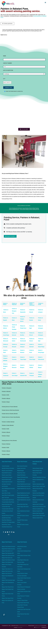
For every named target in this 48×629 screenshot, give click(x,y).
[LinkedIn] (13, 532)
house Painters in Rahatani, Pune (19, 173)
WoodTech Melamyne (6, 520)
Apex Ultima (4, 490)
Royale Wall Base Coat (7, 504)
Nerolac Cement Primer (38, 517)
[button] (4, 614)
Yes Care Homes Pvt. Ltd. (22, 625)
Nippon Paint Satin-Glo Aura (8, 555)
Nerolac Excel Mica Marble (38, 493)
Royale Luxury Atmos (6, 475)
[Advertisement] (24, 117)
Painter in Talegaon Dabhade (5, 358)
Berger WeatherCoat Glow (22, 495)
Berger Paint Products (22, 461)
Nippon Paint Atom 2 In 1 (7, 551)
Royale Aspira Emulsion (7, 481)
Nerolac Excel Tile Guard (38, 504)
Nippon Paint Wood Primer (8, 587)
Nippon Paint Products (7, 542)
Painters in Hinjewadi (14, 304)
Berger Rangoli (20, 470)
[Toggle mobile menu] (45, 2)
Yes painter (35, 192)
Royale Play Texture (6, 524)
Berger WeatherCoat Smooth (23, 493)
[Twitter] (5, 532)
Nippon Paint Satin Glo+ (7, 557)
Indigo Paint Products (22, 542)
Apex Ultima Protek (6, 493)
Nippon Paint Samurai (7, 573)
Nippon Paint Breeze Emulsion (8, 546)
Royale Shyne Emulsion (7, 477)
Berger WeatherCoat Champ (23, 497)
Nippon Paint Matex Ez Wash (8, 560)
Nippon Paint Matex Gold (7, 562)
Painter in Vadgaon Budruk (40, 374)
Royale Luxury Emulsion (7, 470)
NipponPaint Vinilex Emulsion (8, 548)
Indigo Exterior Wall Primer (23, 602)
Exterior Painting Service (34, 209)
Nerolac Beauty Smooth (38, 468)
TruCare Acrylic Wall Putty (7, 508)
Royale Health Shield (6, 479)
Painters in (5, 325)
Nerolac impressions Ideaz (38, 484)
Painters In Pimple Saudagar (14, 327)
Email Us (44, 627)
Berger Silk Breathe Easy (22, 477)
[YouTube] (7, 532)
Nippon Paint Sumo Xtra (7, 571)
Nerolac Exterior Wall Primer (39, 515)
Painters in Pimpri (22, 304)
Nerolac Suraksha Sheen (38, 508)
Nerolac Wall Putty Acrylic (38, 513)
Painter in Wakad (5, 304)
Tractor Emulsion (5, 466)
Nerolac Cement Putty (37, 511)
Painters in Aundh (40, 304)
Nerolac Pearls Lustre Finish (39, 486)
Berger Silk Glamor (21, 475)
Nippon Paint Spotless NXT (8, 553)
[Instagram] (11, 532)
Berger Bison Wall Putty (22, 504)
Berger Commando (21, 468)
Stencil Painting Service (14, 208)
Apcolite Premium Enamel (7, 515)
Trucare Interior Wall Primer (8, 499)
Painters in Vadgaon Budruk (22, 319)
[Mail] (8, 534)
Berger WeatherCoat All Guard (23, 484)
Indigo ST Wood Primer (22, 600)
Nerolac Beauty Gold (37, 470)
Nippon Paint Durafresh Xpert (8, 580)
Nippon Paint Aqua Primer (7, 598)
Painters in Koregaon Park (14, 311)
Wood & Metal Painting (34, 208)
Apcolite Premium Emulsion (8, 468)
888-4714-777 (37, 627)
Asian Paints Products (7, 461)
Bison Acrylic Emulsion (22, 466)
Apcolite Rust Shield (6, 517)
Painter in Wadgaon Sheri (5, 366)
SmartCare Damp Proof (7, 526)
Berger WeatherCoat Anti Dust (23, 486)
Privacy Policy (19, 627)
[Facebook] (3, 532)
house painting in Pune (7, 198)
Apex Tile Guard (5, 497)
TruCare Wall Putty (6, 506)
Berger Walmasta (21, 481)
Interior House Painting (24, 208)
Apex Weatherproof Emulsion (8, 488)
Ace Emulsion (5, 486)
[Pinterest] (9, 532)
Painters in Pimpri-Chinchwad (31, 304)
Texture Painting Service (14, 209)
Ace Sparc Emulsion (6, 484)
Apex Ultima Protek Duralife (8, 495)
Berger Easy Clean (21, 472)
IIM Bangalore (39, 625)
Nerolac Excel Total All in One (39, 506)
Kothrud (5, 328)
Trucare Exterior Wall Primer (8, 502)
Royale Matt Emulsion (7, 472)
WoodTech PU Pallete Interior (8, 522)
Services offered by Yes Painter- (24, 205)
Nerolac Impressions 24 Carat (39, 477)
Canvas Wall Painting (24, 209)
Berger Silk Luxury (21, 479)
